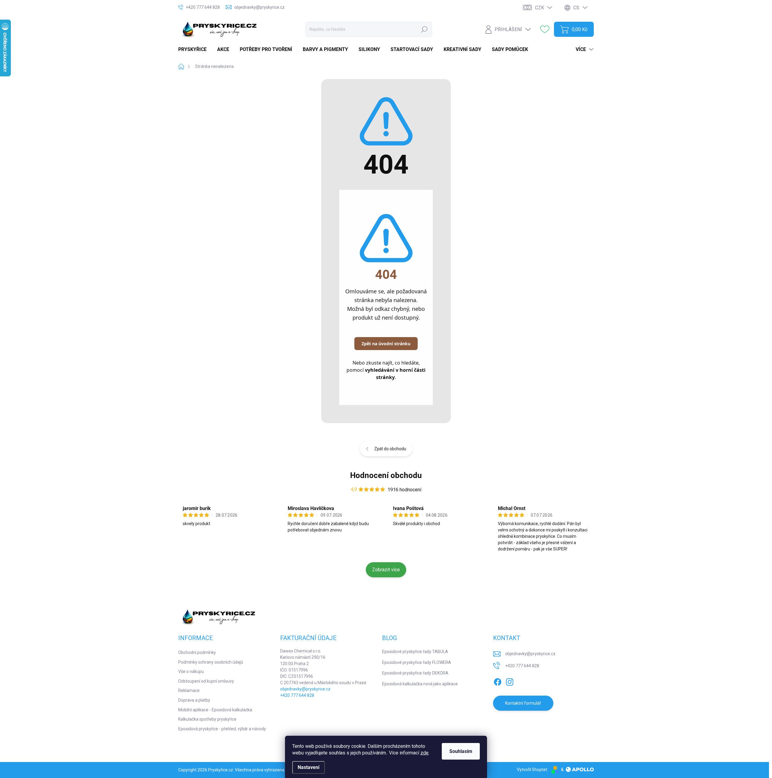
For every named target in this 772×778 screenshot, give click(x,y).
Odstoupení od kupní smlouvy (206, 681)
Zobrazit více (386, 569)
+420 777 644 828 (297, 695)
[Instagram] (509, 680)
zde (424, 753)
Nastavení (308, 767)
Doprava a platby (194, 700)
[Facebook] (497, 680)
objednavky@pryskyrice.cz (305, 689)
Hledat (424, 29)
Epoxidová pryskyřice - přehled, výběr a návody (222, 728)
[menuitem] (194, 49)
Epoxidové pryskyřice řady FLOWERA (416, 662)
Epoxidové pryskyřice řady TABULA (415, 651)
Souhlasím (460, 751)
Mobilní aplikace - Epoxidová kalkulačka (215, 709)
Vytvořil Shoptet (532, 769)
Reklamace (189, 690)
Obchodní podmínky (197, 652)
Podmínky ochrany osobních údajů (210, 662)
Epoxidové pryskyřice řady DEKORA (415, 673)
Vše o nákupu (191, 671)
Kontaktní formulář (523, 703)
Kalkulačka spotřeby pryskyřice (207, 719)
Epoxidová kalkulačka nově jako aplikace (420, 683)
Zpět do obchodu (390, 448)
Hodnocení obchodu (386, 475)
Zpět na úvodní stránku (386, 343)
